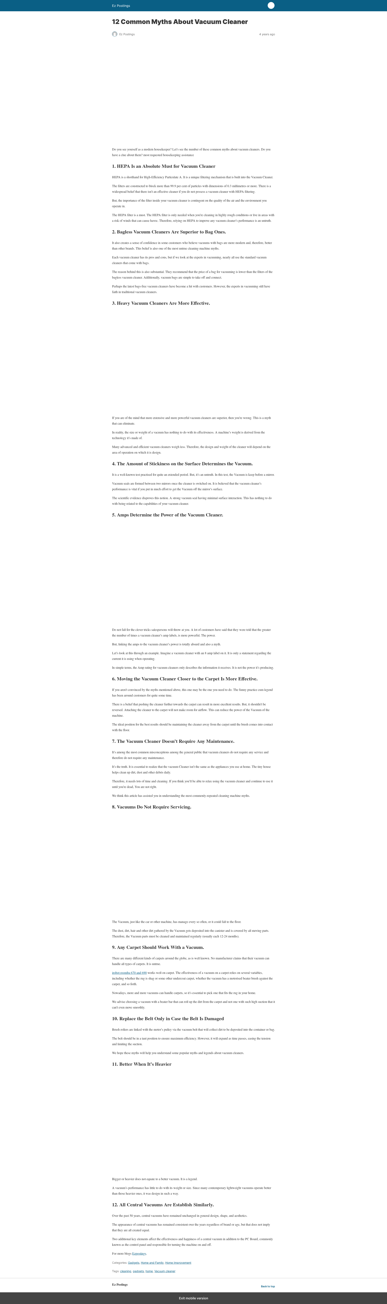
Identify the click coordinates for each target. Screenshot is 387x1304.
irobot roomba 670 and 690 (129, 972)
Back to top (268, 1286)
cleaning (125, 1271)
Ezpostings (139, 1253)
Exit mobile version (193, 1298)
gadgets (138, 1271)
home (149, 1271)
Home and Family (152, 1262)
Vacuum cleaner (164, 1271)
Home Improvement (178, 1262)
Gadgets (133, 1262)
